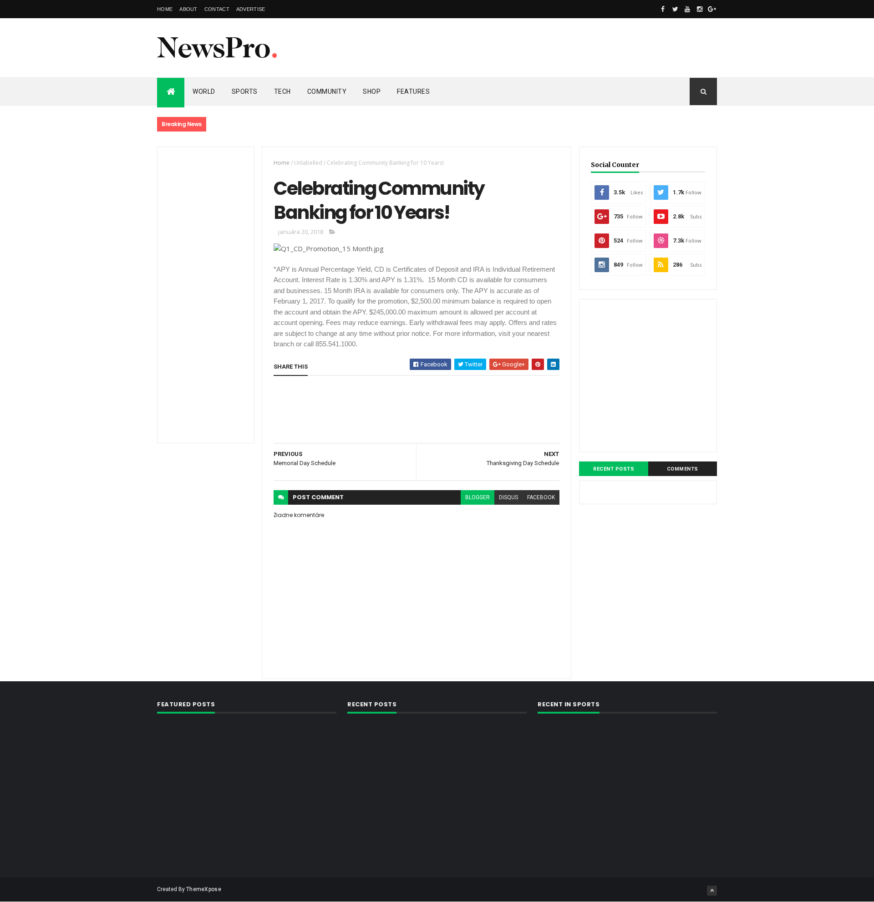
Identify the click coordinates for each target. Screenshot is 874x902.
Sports (245, 91)
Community (327, 91)
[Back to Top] (712, 891)
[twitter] (675, 9)
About (188, 9)
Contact (216, 9)
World (204, 91)
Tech (282, 91)
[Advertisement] (551, 47)
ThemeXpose (203, 889)
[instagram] (700, 9)
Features (413, 91)
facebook (541, 497)
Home (165, 9)
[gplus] (712, 9)
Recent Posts (613, 469)
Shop (372, 91)
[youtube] (687, 9)
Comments (682, 469)
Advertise (250, 9)
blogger (477, 497)
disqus (508, 497)
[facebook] (663, 9)
